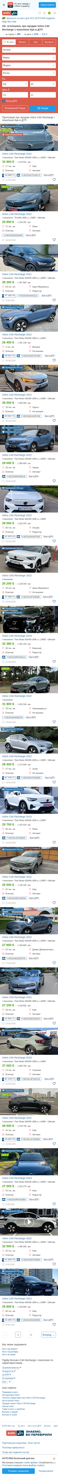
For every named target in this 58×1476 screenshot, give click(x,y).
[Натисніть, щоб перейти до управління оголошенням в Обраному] (54, 179)
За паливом (7, 1378)
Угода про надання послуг (15, 1452)
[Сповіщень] (44, 13)
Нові (35, 42)
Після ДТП (11, 101)
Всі (10, 42)
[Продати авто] (49, 13)
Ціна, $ (5, 89)
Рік (3, 79)
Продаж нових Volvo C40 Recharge (18, 1403)
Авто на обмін (8, 1354)
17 (8, 669)
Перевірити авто (10, 1392)
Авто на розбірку (10, 1351)
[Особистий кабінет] (55, 13)
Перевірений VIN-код (14, 126)
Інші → (5, 1381)
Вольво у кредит (10, 1412)
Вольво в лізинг (9, 1414)
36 (8, 131)
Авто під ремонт (10, 1349)
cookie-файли (30, 1462)
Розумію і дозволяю (18, 1471)
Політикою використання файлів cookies (23, 1465)
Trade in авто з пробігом (13, 1409)
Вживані (22, 42)
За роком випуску (10, 1367)
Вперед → (49, 1334)
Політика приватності (13, 1447)
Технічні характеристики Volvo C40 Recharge (23, 1398)
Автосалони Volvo (10, 1400)
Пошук (44, 108)
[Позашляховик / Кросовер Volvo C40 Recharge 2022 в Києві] (29, 1222)
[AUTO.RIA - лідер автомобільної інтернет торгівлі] (9, 13)
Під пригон (49, 42)
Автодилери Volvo (10, 1395)
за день (31, 34)
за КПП (5, 1374)
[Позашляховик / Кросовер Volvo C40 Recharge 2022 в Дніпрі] (29, 920)
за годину (12, 34)
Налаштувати (46, 1471)
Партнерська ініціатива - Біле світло (21, 1443)
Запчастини (7, 1406)
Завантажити (47, 5)
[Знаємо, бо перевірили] (29, 1435)
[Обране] (39, 13)
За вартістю (8, 1371)
